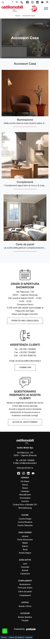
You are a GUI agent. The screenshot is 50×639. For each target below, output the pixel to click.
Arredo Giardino (25, 617)
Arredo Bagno (25, 553)
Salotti (25, 546)
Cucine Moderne (25, 522)
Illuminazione (25, 584)
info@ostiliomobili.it (28, 463)
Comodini (25, 567)
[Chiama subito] (22, 2)
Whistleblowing (25, 508)
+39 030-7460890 (26, 460)
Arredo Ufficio (25, 606)
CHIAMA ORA (25, 367)
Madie (25, 543)
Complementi (25, 595)
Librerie (25, 536)
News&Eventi (25, 495)
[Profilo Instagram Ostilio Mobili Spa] (32, 2)
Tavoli (25, 549)
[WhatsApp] (4, 631)
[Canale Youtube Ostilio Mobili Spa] (42, 2)
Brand (25, 488)
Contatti (25, 501)
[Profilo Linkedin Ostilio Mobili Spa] (37, 2)
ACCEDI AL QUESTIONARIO (25, 422)
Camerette (25, 574)
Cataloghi (25, 491)
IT (12, 2)
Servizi (25, 485)
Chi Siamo (25, 481)
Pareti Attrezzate (25, 540)
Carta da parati (25, 591)
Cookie (11, 637)
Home (17, 16)
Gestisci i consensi (24, 637)
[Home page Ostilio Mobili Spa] (12, 9)
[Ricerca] (3, 2)
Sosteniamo (25, 498)
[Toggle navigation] (46, 8)
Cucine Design (25, 519)
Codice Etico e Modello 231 (25, 505)
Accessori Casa (29, 16)
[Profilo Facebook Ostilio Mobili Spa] (27, 2)
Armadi (25, 570)
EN (17, 2)
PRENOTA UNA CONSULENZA (25, 321)
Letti (25, 564)
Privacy (4, 637)
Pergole (25, 620)
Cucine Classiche (25, 525)
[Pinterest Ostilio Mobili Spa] (47, 2)
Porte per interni (25, 588)
